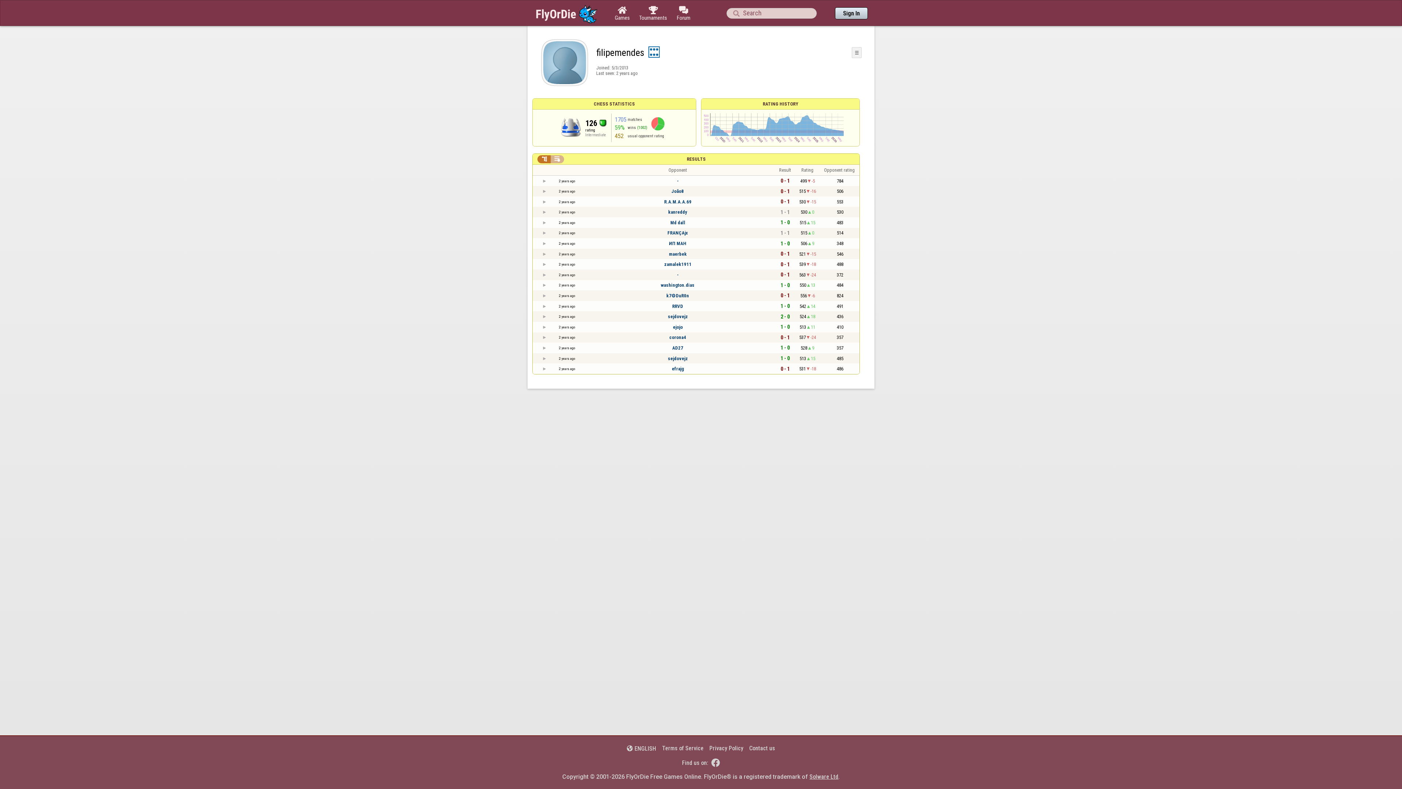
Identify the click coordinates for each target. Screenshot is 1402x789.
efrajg (678, 368)
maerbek (678, 254)
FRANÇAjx (677, 233)
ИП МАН (677, 243)
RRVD (677, 306)
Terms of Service (683, 748)
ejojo (678, 327)
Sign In (851, 13)
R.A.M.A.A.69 (678, 202)
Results (696, 159)
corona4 (677, 337)
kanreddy (677, 212)
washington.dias (677, 285)
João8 (677, 191)
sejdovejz (678, 316)
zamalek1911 (678, 264)
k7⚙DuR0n (677, 295)
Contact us (762, 748)
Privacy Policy (726, 748)
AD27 (677, 348)
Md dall (677, 222)
